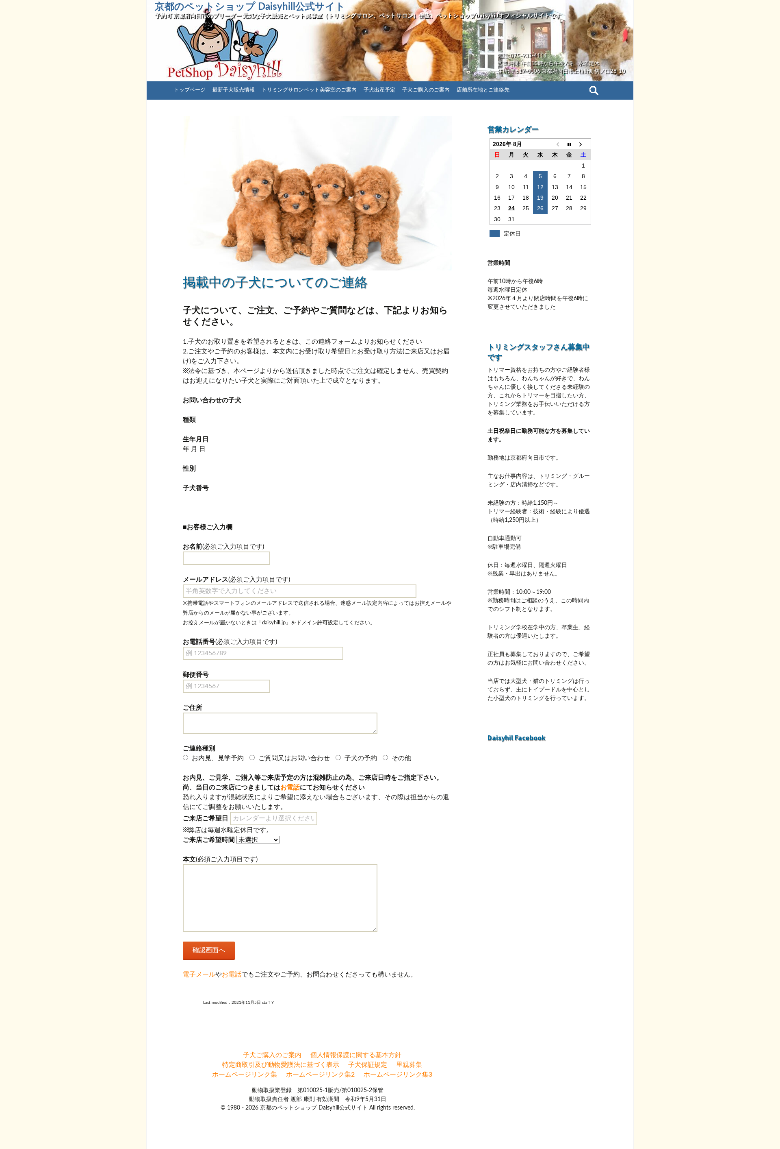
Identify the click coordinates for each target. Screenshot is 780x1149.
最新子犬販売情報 (233, 89)
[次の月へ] (583, 144)
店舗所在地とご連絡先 (483, 89)
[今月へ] (569, 144)
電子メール (199, 974)
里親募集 (409, 1065)
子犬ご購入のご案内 (426, 89)
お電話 (290, 787)
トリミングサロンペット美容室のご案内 (309, 89)
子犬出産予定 (379, 89)
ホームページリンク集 (244, 1074)
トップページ (190, 89)
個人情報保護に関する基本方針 (355, 1055)
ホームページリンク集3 (398, 1074)
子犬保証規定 (367, 1065)
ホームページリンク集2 (320, 1074)
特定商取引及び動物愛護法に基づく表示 (280, 1065)
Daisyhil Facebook (517, 737)
